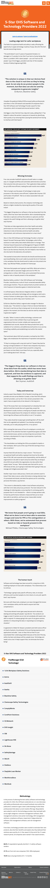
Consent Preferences (44, 872)
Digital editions (17, 867)
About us (11, 872)
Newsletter (3, 867)
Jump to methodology (31, 36)
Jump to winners (17, 36)
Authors (30, 867)
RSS (47, 874)
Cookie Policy (33, 872)
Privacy (25, 872)
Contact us (18, 872)
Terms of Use (4, 874)
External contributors (44, 867)
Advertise (3, 872)
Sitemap (26, 874)
